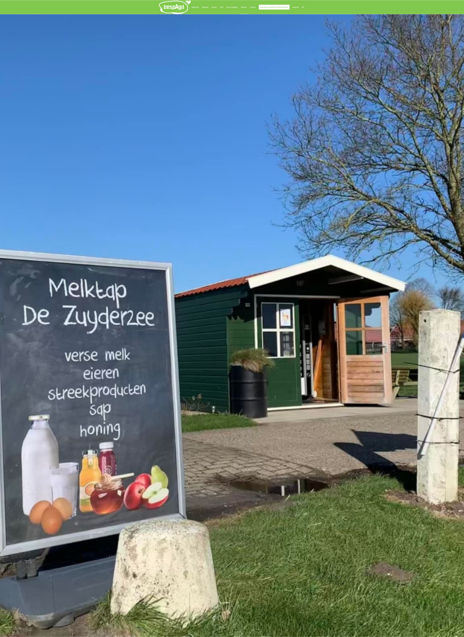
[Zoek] (302, 7)
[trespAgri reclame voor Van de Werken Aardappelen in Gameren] (2, 318)
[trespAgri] (175, 7)
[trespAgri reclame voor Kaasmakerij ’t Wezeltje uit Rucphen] (462, 318)
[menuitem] (195, 7)
